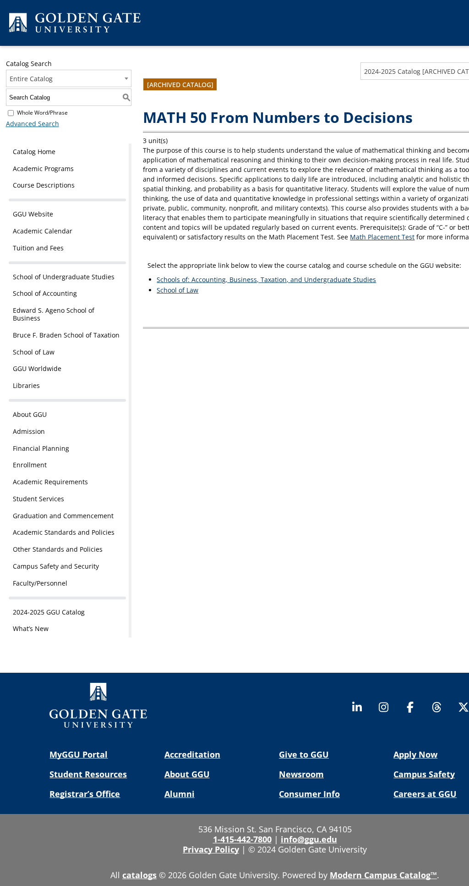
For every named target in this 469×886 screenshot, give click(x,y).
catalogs (139, 874)
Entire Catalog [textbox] (31, 78)
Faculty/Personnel (40, 583)
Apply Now (415, 754)
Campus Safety (424, 774)
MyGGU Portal (78, 754)
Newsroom (301, 774)
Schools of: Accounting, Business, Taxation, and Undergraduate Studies (266, 279)
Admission (29, 431)
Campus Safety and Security (56, 566)
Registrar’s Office (84, 793)
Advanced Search (32, 123)
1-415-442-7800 (242, 839)
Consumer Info (309, 793)
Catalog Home (34, 151)
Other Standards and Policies (58, 549)
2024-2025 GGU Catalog (49, 612)
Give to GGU (304, 754)
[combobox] (69, 78)
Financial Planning (41, 448)
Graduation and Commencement (63, 515)
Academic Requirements (50, 481)
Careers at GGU (425, 793)
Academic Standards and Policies (64, 532)
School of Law (34, 352)
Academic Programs (43, 168)
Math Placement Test (382, 237)
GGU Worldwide (37, 368)
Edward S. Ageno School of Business (53, 314)
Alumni (179, 793)
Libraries (26, 385)
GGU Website (33, 214)
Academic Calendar (42, 231)
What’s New (31, 628)
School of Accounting (45, 293)
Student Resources (88, 774)
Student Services (38, 498)
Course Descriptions (44, 185)
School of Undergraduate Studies (64, 276)
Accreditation (192, 754)
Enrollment (30, 464)
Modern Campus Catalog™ (383, 874)
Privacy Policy (211, 849)
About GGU (30, 414)
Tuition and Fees (38, 248)
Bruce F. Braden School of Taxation (66, 335)
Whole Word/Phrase (42, 112)
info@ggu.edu (309, 839)
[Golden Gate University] (75, 24)
